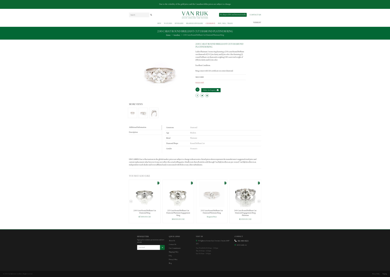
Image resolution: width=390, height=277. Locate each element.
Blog (170, 263)
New (159, 23)
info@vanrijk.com (242, 245)
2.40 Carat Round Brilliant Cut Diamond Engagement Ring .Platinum (245, 213)
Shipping (384, 274)
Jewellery (179, 23)
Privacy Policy (173, 259)
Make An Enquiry (209, 90)
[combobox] (139, 15)
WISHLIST (257, 23)
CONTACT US (255, 15)
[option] (144, 201)
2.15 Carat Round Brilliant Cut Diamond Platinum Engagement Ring (178, 213)
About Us (172, 241)
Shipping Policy (173, 252)
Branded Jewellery (194, 23)
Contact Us (172, 244)
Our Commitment (175, 248)
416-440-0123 (242, 241)
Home (168, 35)
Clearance (210, 23)
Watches (168, 23)
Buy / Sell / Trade (225, 23)
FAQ (170, 256)
